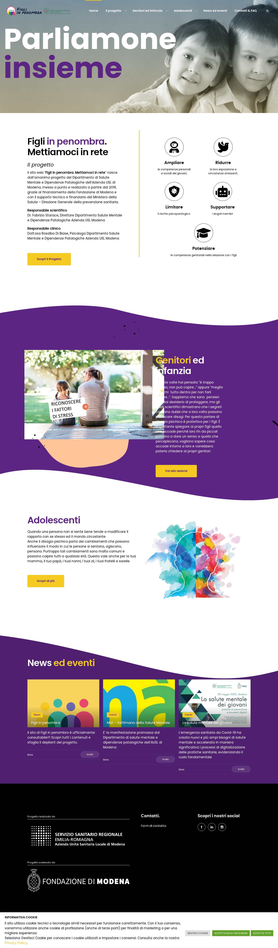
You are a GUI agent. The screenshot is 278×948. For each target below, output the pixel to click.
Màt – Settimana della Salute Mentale (138, 722)
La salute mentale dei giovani (207, 722)
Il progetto (113, 10)
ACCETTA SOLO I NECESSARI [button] (231, 933)
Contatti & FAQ (246, 10)
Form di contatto (153, 826)
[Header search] (267, 10)
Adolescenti (183, 10)
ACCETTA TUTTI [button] (262, 933)
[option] (63, 719)
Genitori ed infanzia (147, 10)
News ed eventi (215, 10)
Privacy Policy (16, 943)
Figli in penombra (45, 722)
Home (93, 10)
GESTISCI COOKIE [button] (197, 933)
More (30, 754)
